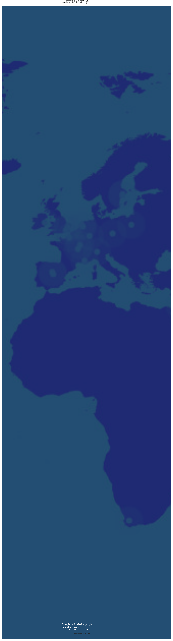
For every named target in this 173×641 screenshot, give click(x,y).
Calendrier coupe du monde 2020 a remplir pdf (82, 633)
